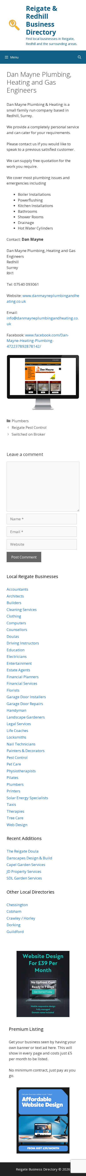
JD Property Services (24, 871)
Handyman (16, 710)
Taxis (11, 804)
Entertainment (19, 663)
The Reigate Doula (23, 851)
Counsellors (17, 629)
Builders (14, 602)
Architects (15, 596)
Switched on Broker (28, 434)
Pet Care (14, 764)
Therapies (15, 811)
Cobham (14, 911)
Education (15, 649)
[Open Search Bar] (79, 57)
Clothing (14, 616)
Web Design (17, 824)
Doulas (13, 636)
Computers (16, 622)
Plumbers (20, 420)
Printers (13, 790)
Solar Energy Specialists (27, 797)
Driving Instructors (23, 643)
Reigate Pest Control (29, 427)
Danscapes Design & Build (29, 858)
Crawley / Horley (21, 918)
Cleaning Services (22, 609)
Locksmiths (16, 737)
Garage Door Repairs (25, 703)
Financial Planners (23, 676)
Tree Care (15, 817)
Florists (13, 690)
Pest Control (17, 757)
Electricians (17, 656)
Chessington (17, 904)
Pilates (12, 777)
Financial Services (22, 683)
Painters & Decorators (26, 750)
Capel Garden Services (26, 864)
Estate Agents (18, 669)
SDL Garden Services (24, 878)
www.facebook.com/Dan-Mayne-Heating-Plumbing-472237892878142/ (38, 340)
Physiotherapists (21, 770)
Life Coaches (17, 730)
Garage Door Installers (26, 696)
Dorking (14, 924)
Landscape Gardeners (26, 717)
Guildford (15, 931)
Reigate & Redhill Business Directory (41, 20)
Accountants (17, 589)
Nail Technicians (21, 744)
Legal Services (19, 723)
